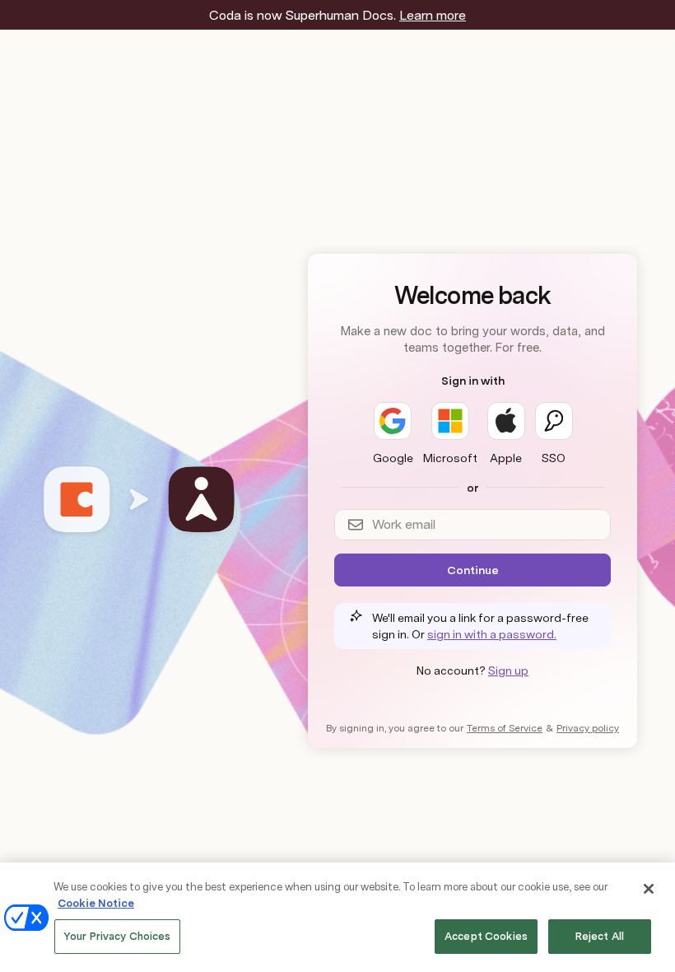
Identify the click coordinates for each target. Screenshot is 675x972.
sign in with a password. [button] (491, 634)
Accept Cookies (486, 936)
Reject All (599, 936)
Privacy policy (587, 728)
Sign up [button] (508, 670)
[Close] (649, 889)
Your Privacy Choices (117, 936)
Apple (506, 458)
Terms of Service (504, 728)
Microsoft (450, 458)
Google (393, 458)
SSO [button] (554, 458)
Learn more (432, 15)
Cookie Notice (96, 903)
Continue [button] (473, 570)
